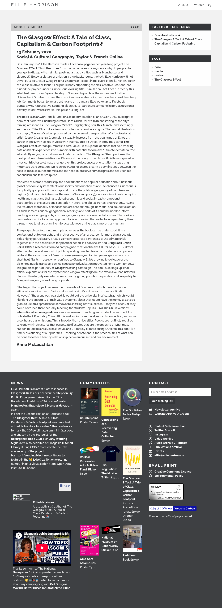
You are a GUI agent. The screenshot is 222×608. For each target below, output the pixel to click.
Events (159, 451)
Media (37, 27)
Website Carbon (184, 508)
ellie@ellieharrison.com (170, 455)
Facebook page (80, 64)
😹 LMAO (35, 459)
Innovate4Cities (46, 426)
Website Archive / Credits (172, 413)
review (159, 75)
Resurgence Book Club (26, 438)
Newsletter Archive (167, 409)
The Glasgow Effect (99, 154)
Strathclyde (36, 405)
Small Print (163, 466)
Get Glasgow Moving (63, 268)
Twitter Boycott (165, 430)
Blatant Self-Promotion (170, 426)
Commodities (95, 383)
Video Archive (164, 438)
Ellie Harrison (35, 4)
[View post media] (42, 548)
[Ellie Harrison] (21, 497)
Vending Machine (36, 455)
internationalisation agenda (35, 312)
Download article (166, 35)
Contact (159, 383)
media (159, 71)
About (184, 5)
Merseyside (55, 405)
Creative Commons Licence (173, 471)
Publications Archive (168, 447)
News (17, 383)
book (158, 67)
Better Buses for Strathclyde (43, 588)
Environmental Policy (169, 475)
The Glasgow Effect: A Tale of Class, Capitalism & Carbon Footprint (64, 40)
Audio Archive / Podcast (171, 442)
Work (199, 5)
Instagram (161, 434)
